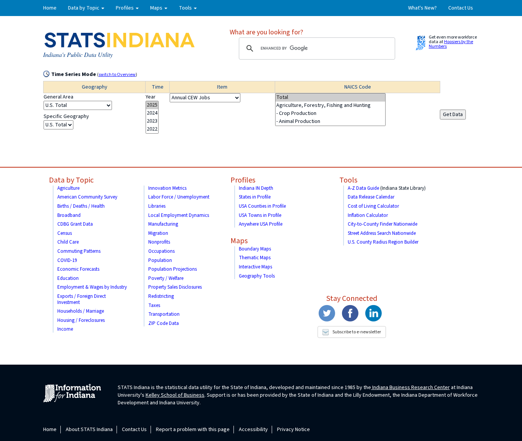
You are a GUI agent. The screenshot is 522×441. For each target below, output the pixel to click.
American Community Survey (87, 197)
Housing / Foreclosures (81, 320)
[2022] (152, 129)
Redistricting (161, 296)
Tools (348, 180)
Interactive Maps (255, 266)
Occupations (161, 251)
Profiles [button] (125, 8)
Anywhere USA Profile (260, 224)
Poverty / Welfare (165, 278)
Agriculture (68, 188)
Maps (239, 241)
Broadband (69, 215)
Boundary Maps (255, 249)
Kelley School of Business (175, 395)
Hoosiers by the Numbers (451, 44)
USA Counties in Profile (262, 206)
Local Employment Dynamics (178, 215)
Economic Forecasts (78, 269)
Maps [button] (157, 8)
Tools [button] (186, 8)
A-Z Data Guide (363, 188)
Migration (158, 233)
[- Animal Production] (330, 122)
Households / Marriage (80, 311)
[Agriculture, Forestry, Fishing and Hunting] (330, 106)
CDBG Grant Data (75, 224)
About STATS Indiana (89, 429)
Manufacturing (163, 224)
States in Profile (255, 197)
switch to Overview (117, 74)
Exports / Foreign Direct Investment (81, 299)
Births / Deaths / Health (81, 206)
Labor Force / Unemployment (178, 197)
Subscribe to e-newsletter (356, 332)
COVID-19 (67, 260)
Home (50, 8)
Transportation (164, 314)
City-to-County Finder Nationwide (382, 224)
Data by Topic (71, 180)
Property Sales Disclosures (175, 287)
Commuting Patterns (79, 251)
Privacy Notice (293, 429)
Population (160, 260)
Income (65, 329)
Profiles (242, 180)
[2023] (152, 121)
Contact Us (460, 8)
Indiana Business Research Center (410, 387)
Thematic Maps (255, 257)
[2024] (152, 113)
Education (68, 278)
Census (64, 233)
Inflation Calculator (368, 215)
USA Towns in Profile (260, 215)
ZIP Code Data (163, 323)
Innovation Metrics (167, 188)
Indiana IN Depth (256, 188)
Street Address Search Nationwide (382, 233)
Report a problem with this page (193, 429)
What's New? (422, 8)
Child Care (68, 242)
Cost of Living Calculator (373, 206)
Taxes (154, 305)
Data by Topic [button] (84, 8)
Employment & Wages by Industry (92, 287)
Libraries (156, 206)
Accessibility (253, 429)
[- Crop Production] (330, 114)
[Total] (330, 98)
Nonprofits (159, 242)
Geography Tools (257, 276)
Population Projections (172, 269)
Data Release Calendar (371, 197)
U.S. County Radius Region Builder (383, 242)
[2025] (152, 105)
